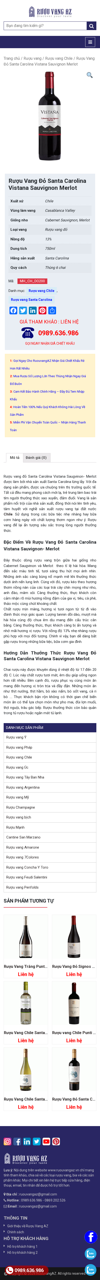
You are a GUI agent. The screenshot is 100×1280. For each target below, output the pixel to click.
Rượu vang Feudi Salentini (26, 877)
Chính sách (15, 1232)
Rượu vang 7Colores (22, 857)
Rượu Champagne (20, 807)
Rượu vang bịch (18, 817)
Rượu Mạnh (15, 827)
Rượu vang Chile (59, 58)
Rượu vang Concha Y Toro (27, 867)
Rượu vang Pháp (19, 747)
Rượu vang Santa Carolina (31, 300)
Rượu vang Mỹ (17, 797)
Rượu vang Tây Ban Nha (25, 777)
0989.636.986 (29, 1270)
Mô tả (14, 457)
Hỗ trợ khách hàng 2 (22, 1252)
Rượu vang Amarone (22, 847)
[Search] (91, 25)
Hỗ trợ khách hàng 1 (22, 1246)
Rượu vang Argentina (23, 787)
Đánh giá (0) (36, 457)
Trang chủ (12, 58)
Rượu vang (33, 58)
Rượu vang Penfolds (22, 887)
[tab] (14, 458)
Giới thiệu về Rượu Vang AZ (27, 1226)
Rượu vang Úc (17, 767)
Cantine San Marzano (23, 837)
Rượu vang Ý (16, 737)
